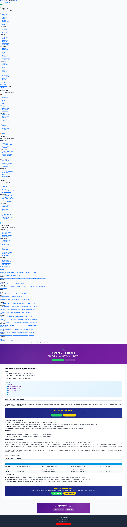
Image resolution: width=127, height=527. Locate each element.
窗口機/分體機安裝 (5, 40)
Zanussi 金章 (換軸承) (25, 306)
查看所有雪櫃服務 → (3, 220)
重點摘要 (10, 384)
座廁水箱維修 (25, 332)
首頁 (32, 342)
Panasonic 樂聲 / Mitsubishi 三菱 (8, 190)
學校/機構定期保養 (5, 56)
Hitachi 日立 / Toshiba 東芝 (6, 152)
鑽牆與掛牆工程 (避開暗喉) (6, 261)
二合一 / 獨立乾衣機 (12, 312)
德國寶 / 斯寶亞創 (10, 329)
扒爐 (2, 101)
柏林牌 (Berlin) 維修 (5, 230)
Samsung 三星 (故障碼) (14, 303)
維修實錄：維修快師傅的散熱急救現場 (14, 390)
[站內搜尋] (0, 2)
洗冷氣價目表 (4, 38)
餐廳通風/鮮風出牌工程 (6, 58)
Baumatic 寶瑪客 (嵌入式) (4, 319)
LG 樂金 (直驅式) (21, 303)
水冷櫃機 (3, 51)
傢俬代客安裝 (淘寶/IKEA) (6, 263)
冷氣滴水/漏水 (4, 28)
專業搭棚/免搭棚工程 (5, 43)
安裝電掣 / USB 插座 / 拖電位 (7, 253)
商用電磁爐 (2, 291)
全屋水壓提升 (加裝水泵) (6, 245)
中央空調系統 (4, 48)
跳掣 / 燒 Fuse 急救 (5, 249)
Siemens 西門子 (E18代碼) (4, 303)
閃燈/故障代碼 (4, 32)
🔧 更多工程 (36, 342)
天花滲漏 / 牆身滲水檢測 (6, 240)
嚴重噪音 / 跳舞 (18, 309)
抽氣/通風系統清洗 (5, 129)
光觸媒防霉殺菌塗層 (5, 36)
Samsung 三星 (4, 186)
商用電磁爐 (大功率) (5, 96)
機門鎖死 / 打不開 (12, 309)
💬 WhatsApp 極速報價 (56, 415)
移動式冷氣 (4, 20)
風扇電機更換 (4, 66)
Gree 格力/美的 (4, 81)
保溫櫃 (3, 103)
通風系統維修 (4, 55)
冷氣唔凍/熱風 (4, 29)
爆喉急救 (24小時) (10, 332)
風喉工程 (3, 52)
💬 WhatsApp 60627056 (8, 340)
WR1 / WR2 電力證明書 (17, 335)
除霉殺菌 (3, 24)
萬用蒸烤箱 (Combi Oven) (6, 98)
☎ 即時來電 (2, 340)
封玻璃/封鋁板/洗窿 (5, 44)
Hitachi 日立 (4, 189)
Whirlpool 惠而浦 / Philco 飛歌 (7, 198)
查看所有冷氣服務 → (3, 86)
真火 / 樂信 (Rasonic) (5, 236)
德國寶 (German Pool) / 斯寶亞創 (7, 232)
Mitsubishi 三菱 (4, 82)
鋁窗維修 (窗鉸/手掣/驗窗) (6, 260)
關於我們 (60, 521)
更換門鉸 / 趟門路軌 (5, 264)
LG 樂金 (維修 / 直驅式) (6, 146)
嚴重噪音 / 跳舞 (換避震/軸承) (7, 163)
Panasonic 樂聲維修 (5, 76)
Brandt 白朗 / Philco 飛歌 (6, 155)
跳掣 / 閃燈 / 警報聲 (5, 210)
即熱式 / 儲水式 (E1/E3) (22, 329)
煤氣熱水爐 (16, 329)
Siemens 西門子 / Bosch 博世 (7, 197)
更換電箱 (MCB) (10, 335)
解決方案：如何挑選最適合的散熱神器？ (14, 388)
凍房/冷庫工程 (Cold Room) (6, 109)
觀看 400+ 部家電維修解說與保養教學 (64, 523)
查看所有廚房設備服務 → (4, 132)
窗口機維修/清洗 (4, 14)
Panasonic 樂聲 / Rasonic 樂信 (7, 151)
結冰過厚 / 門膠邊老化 (5, 209)
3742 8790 (2, 0)
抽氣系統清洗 (4, 120)
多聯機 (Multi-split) (5, 18)
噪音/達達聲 (4, 30)
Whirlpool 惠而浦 (5, 143)
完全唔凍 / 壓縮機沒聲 (5, 206)
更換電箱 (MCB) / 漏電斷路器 (7, 251)
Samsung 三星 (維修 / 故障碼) (7, 144)
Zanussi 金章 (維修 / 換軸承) (7, 154)
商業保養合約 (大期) (5, 59)
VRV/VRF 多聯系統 (5, 49)
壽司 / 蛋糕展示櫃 (5, 111)
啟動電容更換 (4, 67)
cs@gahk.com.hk (17, 0)
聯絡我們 (63, 521)
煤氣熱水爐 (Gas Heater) (6, 233)
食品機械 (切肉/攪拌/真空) (6, 126)
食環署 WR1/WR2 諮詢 (6, 121)
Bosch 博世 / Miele (5, 147)
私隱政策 (66, 521)
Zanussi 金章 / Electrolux (6, 201)
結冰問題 (3, 68)
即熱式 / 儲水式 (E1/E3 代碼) (7, 235)
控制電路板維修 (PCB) (5, 64)
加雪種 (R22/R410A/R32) (6, 23)
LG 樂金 (3, 187)
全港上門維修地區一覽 (6, 174)
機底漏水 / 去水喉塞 (5, 207)
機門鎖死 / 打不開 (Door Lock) (7, 162)
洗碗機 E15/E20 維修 (5, 116)
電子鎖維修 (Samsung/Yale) (7, 258)
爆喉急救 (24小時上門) (6, 241)
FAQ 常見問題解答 (11, 394)
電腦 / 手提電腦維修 (42, 342)
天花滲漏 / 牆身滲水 (3, 332)
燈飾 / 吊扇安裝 (31, 335)
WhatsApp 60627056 (7, 2)
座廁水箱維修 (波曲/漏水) (6, 244)
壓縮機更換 (4, 63)
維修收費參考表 (4, 71)
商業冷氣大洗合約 (5, 37)
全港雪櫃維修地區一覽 (6, 218)
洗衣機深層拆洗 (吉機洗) (6, 170)
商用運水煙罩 (4, 117)
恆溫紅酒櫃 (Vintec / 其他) (6, 215)
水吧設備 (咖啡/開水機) (6, 128)
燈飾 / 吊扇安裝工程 (5, 255)
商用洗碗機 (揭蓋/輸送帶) (6, 114)
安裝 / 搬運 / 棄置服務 (5, 172)
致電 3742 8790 (70, 360)
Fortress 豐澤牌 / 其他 (33, 306)
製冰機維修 (4, 106)
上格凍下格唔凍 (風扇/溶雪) (6, 205)
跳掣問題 (3, 70)
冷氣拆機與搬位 (4, 41)
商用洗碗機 (4, 125)
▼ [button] (4, 5)
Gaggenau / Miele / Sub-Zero (7, 200)
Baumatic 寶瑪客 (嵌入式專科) (7, 195)
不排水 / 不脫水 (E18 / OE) (6, 160)
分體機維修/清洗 (4, 15)
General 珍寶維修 (5, 78)
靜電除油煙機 (4, 119)
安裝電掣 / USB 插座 (24, 335)
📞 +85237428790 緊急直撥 (70, 415)
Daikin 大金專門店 (5, 75)
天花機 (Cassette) (5, 17)
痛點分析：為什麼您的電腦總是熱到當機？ (14, 386)
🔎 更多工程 (2, 339)
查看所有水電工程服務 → (4, 266)
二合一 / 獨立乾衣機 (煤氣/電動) (7, 171)
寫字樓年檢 (4, 53)
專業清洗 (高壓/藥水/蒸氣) (6, 21)
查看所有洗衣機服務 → (4, 176)
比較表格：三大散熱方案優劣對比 (13, 392)
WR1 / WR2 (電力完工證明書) (7, 252)
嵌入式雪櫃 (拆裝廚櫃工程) (6, 214)
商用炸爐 (3, 100)
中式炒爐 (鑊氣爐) (5, 97)
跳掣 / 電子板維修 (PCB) (6, 166)
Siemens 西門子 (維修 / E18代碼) (7, 141)
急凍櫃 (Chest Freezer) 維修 (7, 217)
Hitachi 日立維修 (5, 79)
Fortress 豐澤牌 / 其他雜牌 (6, 157)
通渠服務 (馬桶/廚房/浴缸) (6, 243)
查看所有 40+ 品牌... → (4, 84)
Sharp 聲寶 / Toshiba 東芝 (6, 192)
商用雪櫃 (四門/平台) (5, 108)
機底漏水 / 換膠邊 (5, 164)
